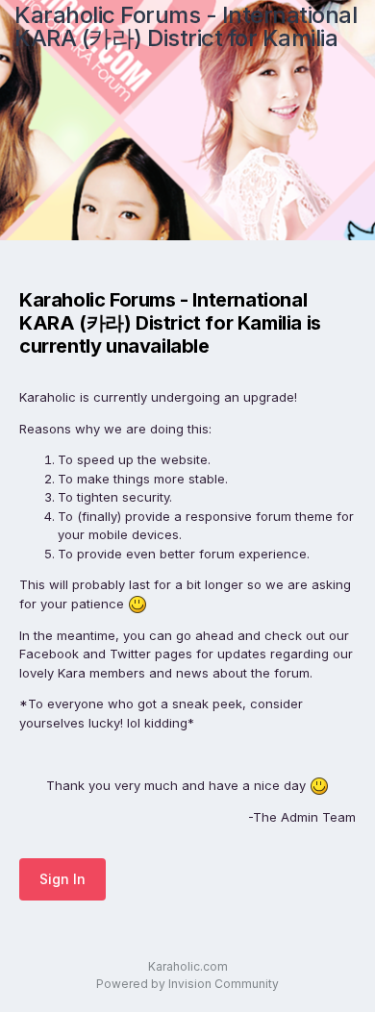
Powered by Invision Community (187, 983)
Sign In (62, 879)
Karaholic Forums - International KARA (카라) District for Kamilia (185, 26)
